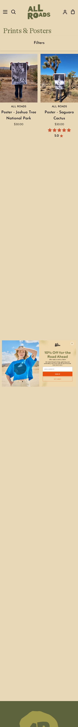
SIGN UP (57, 374)
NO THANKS (57, 379)
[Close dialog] (72, 343)
